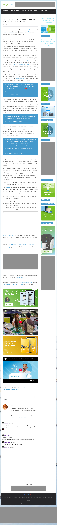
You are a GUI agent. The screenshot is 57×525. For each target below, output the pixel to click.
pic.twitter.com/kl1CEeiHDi (13, 91)
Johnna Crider (8, 24)
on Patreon (35, 29)
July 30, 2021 (25, 121)
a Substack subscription (26, 29)
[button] (9, 10)
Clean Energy (5, 10)
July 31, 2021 (21, 95)
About (4, 12)
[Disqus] (20, 435)
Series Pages (44, 10)
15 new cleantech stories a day (25, 282)
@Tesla (23, 88)
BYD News (24, 10)
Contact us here (19, 277)
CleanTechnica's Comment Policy (10, 389)
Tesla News (29, 10)
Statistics (19, 172)
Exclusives (36, 10)
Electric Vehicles (15, 10)
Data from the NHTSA (8, 235)
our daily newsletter (28, 246)
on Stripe (6, 31)
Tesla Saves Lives (20, 78)
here (25, 387)
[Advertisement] (35, 4)
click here (8, 187)
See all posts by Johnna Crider (18, 417)
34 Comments (13, 24)
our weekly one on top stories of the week (13, 284)
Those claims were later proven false (21, 64)
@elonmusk (18, 88)
